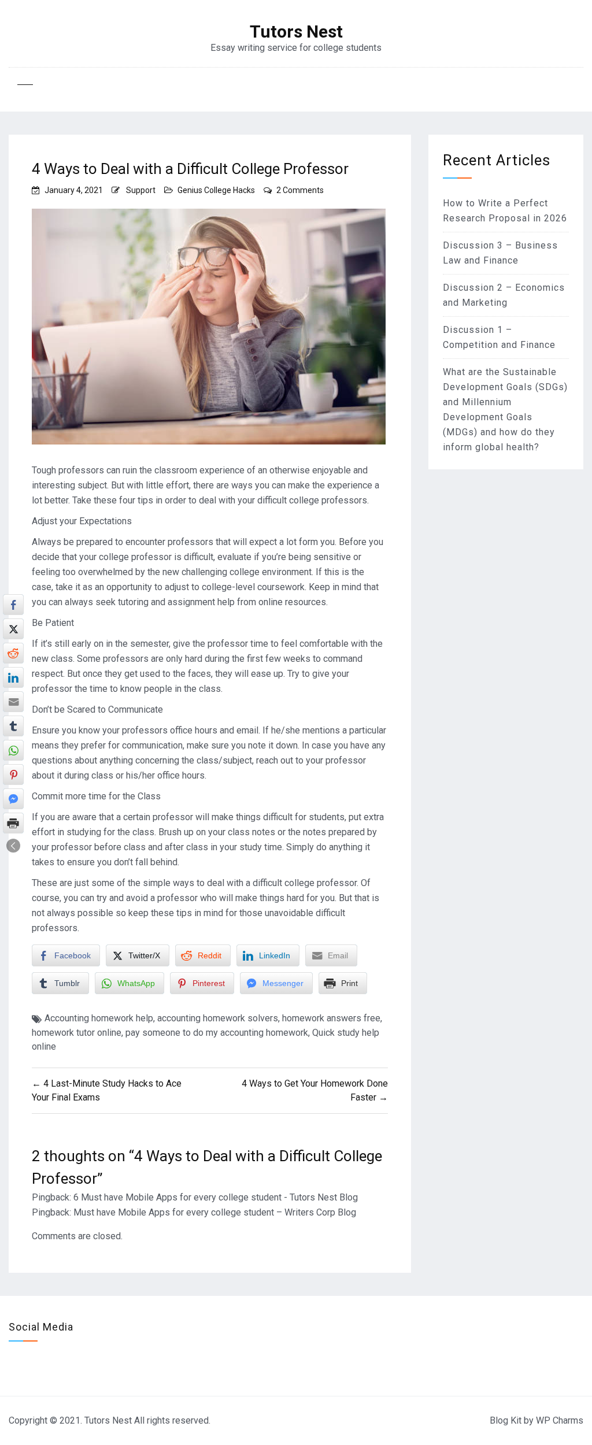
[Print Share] (13, 823)
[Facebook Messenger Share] (13, 798)
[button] (13, 846)
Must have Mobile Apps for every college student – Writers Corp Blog (214, 1212)
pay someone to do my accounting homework (216, 1032)
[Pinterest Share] (13, 774)
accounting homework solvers (217, 1018)
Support (141, 190)
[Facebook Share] (13, 604)
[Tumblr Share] (13, 726)
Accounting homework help (99, 1018)
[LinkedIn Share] (13, 677)
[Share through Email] (13, 701)
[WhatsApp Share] (13, 750)
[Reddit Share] (13, 653)
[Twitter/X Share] (13, 628)
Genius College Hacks (216, 190)
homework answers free (331, 1018)
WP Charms (559, 1420)
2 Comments (300, 190)
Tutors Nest (296, 31)
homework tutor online (76, 1032)
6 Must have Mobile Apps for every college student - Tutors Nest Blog (215, 1197)
